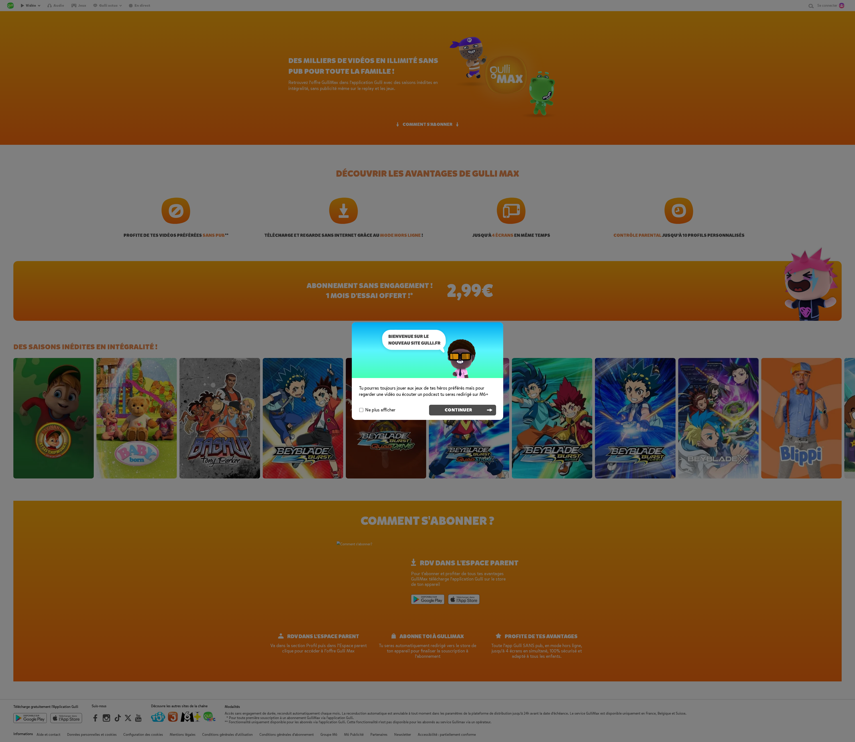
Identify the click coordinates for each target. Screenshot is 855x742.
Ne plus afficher (380, 410)
